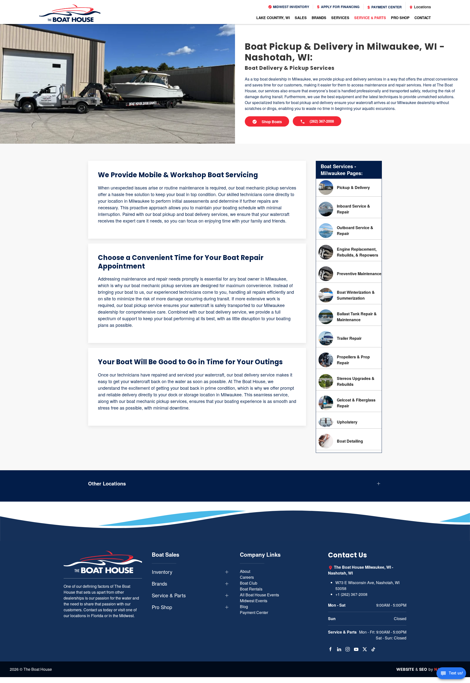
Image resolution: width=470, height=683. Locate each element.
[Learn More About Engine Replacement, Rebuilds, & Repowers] (349, 252)
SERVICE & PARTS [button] (370, 17)
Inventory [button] (162, 571)
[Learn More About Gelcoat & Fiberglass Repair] (349, 403)
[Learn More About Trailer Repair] (349, 338)
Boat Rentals (251, 589)
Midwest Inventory (290, 6)
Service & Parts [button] (169, 595)
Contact (422, 17)
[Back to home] (69, 13)
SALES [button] (301, 17)
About (245, 571)
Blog (244, 606)
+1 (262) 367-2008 (351, 594)
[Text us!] (451, 673)
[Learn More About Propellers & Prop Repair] (349, 360)
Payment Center (386, 7)
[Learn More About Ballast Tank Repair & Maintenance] (349, 317)
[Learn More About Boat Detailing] (349, 441)
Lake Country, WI (273, 17)
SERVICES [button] (340, 17)
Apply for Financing (340, 6)
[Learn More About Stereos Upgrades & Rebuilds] (349, 381)
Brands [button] (159, 583)
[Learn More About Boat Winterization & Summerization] (349, 295)
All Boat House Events (259, 595)
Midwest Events (253, 600)
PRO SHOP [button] (400, 17)
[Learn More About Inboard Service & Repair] (349, 209)
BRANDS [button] (319, 17)
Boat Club (248, 583)
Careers (247, 577)
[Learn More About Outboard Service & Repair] (349, 230)
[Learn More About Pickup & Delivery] (349, 187)
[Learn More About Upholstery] (349, 422)
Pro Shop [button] (162, 607)
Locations (422, 7)
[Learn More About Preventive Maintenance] (349, 274)
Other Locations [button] (107, 483)
